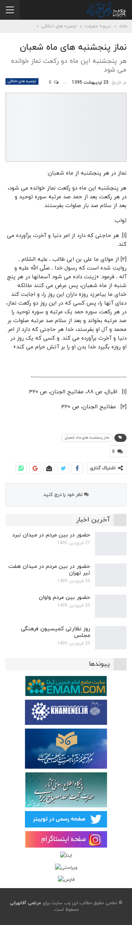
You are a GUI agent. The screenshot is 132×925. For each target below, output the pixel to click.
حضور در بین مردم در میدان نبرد (51, 535)
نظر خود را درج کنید (64, 495)
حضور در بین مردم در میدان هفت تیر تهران (49, 570)
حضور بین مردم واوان (64, 597)
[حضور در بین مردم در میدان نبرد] (110, 543)
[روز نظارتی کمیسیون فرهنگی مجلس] (110, 637)
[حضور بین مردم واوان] (110, 606)
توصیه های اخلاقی (22, 81)
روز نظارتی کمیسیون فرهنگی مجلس (55, 632)
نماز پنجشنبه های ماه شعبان (87, 437)
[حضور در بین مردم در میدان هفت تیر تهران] (110, 575)
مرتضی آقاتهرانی (25, 903)
